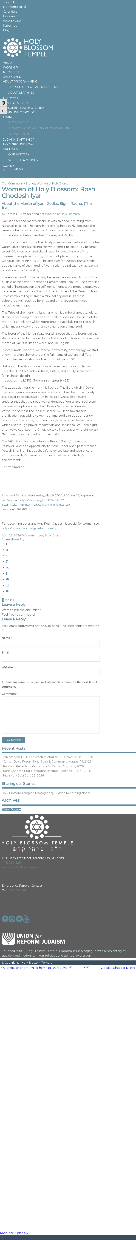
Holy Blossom (54, 535)
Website (7, 667)
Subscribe (10, 25)
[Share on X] (7, 549)
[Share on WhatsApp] (7, 556)
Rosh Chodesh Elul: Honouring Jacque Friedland (37, 771)
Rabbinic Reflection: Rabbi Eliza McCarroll (32, 766)
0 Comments (31, 535)
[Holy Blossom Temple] (28, 58)
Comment (9, 693)
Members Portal (14, 6)
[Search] (4, 170)
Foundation (18, 134)
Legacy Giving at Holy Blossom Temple (40, 128)
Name (7, 637)
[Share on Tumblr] (6, 573)
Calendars (10, 11)
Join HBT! (9, 2)
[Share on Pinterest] (7, 561)
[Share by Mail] (7, 591)
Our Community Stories (18, 183)
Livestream (10, 16)
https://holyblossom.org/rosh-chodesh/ (29, 528)
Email (6, 652)
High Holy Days (13, 775)
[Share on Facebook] (6, 544)
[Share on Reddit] (7, 585)
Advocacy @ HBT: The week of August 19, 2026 (36, 757)
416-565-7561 (17, 890)
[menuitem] (69, 2)
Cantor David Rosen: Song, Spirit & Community (35, 761)
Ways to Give (12, 21)
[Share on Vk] (7, 579)
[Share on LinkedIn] (7, 567)
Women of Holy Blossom (53, 183)
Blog (6, 30)
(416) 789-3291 (12, 862)
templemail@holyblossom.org (23, 867)
